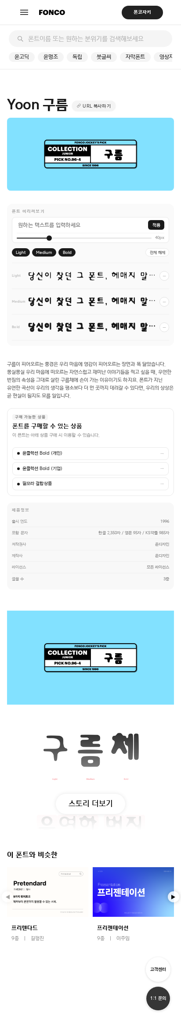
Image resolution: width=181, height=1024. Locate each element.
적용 (156, 225)
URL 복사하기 (97, 106)
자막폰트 (135, 57)
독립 (77, 57)
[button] (173, 897)
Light (20, 252)
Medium (44, 252)
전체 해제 (157, 252)
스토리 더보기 (91, 803)
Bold (67, 252)
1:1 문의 (158, 998)
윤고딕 (21, 57)
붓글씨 (104, 57)
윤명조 (50, 57)
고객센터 (158, 969)
